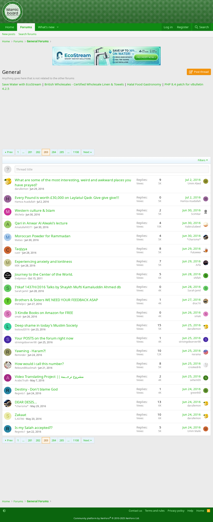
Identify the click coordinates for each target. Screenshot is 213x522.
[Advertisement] (106, 120)
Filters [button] (201, 160)
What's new (46, 27)
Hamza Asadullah (25, 201)
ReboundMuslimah (25, 368)
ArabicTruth (21, 380)
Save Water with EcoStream (21, 84)
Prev (10, 152)
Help (190, 510)
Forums (26, 27)
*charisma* (194, 239)
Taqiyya (21, 248)
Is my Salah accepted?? (33, 427)
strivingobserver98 (26, 342)
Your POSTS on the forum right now (44, 338)
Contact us (135, 510)
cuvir (17, 252)
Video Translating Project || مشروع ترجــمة (49, 376)
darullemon (21, 189)
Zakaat (20, 414)
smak (18, 316)
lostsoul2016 (22, 329)
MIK (17, 265)
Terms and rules (155, 510)
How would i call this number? (39, 363)
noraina (196, 354)
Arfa (198, 265)
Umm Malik (194, 431)
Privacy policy (176, 510)
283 (46, 152)
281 (30, 152)
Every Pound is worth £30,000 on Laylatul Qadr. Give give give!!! (67, 197)
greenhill (196, 392)
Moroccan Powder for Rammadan (43, 236)
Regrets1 (20, 393)
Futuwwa (196, 252)
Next (86, 152)
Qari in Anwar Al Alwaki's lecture (41, 223)
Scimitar (196, 214)
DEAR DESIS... (26, 402)
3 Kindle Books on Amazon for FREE (44, 312)
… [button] (23, 152)
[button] (58, 27)
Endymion (20, 278)
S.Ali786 (19, 419)
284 (54, 152)
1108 (76, 152)
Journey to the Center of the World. (44, 274)
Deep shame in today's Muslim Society (46, 325)
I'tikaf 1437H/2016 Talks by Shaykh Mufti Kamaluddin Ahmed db (68, 287)
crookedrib (194, 367)
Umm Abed (194, 183)
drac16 (197, 303)
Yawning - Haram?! (30, 350)
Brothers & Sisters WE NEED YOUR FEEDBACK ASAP (56, 299)
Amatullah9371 (23, 227)
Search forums (27, 34)
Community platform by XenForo (107, 518)
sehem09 (195, 380)
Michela (19, 214)
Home (9, 27)
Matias (19, 240)
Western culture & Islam (35, 210)
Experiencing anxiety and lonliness (43, 261)
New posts (8, 34)
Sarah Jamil (21, 291)
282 (38, 152)
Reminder (20, 355)
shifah (197, 278)
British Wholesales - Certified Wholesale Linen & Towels (84, 84)
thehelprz (20, 304)
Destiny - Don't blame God (36, 389)
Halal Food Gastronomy (144, 84)
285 (61, 152)
